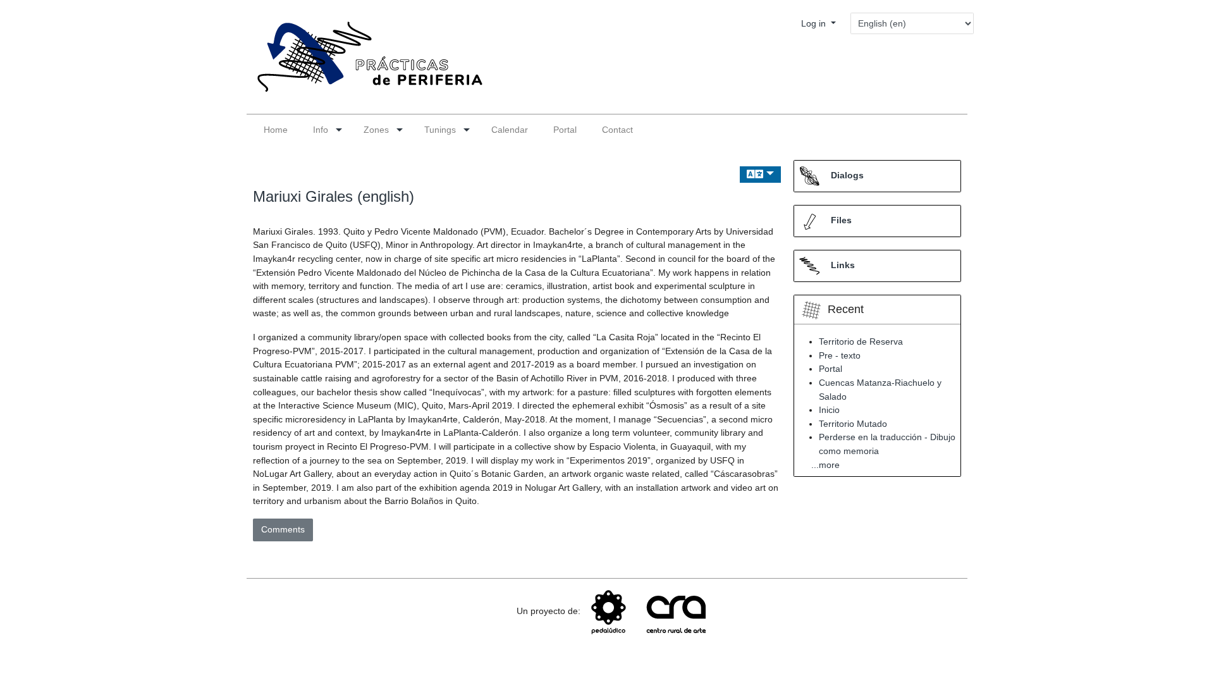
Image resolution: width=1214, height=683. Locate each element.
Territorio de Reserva (861, 341)
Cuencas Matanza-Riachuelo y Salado (880, 390)
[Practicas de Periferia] (365, 63)
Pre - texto (840, 355)
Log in (814, 23)
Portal (830, 369)
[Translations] (760, 174)
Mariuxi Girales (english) (333, 196)
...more (825, 465)
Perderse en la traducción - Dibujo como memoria (887, 444)
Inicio (829, 410)
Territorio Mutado (853, 424)
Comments (283, 529)
